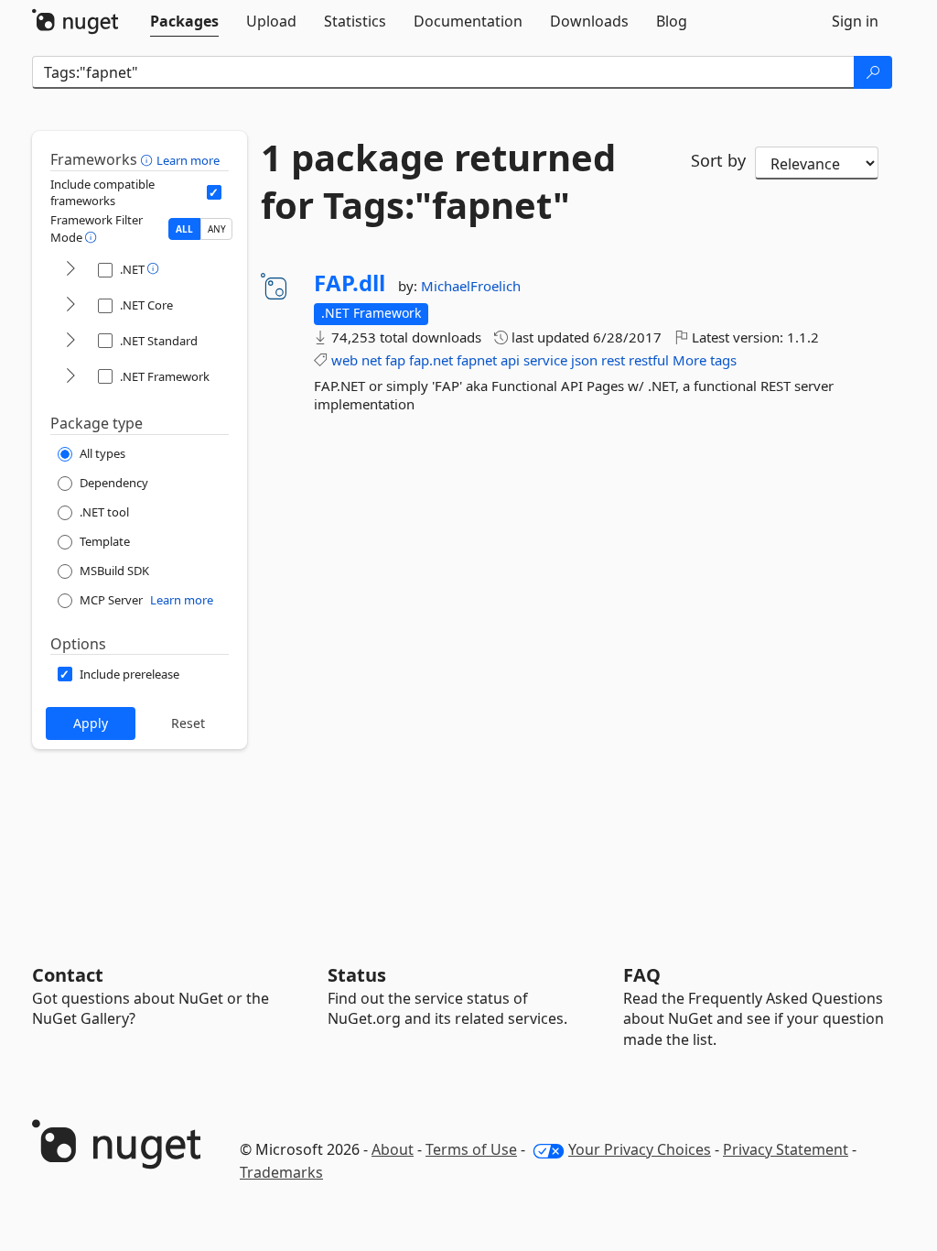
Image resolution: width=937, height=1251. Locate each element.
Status (357, 975)
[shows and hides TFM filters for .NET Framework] (70, 377)
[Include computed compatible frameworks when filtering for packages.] (214, 192)
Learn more (188, 160)
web (344, 360)
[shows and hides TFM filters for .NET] (70, 270)
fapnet (477, 360)
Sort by (718, 160)
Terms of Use (471, 1149)
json (584, 360)
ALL (184, 229)
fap (395, 360)
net (371, 360)
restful (649, 360)
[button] (148, 159)
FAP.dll (349, 283)
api (510, 360)
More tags (705, 360)
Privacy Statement (785, 1149)
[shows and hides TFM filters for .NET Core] (70, 305)
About (393, 1149)
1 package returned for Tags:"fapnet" (438, 181)
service (545, 360)
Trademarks (281, 1172)
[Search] (873, 72)
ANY (217, 229)
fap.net (431, 360)
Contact (67, 975)
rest (613, 360)
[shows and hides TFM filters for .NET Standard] (70, 341)
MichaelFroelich (471, 286)
